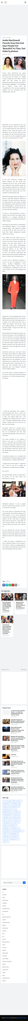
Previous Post (5, 669)
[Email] (16, 585)
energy (6, 806)
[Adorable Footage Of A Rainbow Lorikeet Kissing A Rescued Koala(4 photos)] (6, 721)
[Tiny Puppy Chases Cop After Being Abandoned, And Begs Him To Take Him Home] (6, 763)
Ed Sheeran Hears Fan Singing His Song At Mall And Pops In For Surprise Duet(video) (17, 780)
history (16, 814)
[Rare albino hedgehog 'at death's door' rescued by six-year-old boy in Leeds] (6, 788)
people (13, 825)
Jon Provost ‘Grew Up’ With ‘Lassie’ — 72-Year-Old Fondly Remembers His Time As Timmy (18, 713)
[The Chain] (6, 756)
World (5, 841)
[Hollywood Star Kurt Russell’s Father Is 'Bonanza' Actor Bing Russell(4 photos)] (21, 597)
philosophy (6, 828)
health (17, 811)
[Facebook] (3, 585)
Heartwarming (7, 814)
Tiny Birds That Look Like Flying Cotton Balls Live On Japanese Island (18, 772)
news (16, 822)
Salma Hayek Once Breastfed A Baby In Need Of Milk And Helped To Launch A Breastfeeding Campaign (6, 629)
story (5, 839)
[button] (2, 2)
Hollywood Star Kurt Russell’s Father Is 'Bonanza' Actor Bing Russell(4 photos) (20, 605)
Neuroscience (7, 822)
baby (19, 800)
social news (7, 836)
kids (5, 820)
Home (3, 37)
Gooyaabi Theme (22, 1017)
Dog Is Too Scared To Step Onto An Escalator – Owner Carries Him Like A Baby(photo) (17, 747)
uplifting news (14, 839)
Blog (8, 1017)
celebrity (9, 37)
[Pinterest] (13, 585)
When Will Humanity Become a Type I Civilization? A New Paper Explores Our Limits (17, 729)
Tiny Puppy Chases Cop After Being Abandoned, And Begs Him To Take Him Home (18, 763)
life (11, 820)
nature (17, 820)
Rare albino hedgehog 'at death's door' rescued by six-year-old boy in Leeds (18, 788)
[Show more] (19, 585)
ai (4, 800)
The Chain (13, 754)
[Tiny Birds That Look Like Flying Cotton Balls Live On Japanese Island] (6, 772)
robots (5, 833)
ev (14, 809)
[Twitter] (6, 585)
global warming (8, 811)
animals (11, 800)
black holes (7, 803)
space (15, 836)
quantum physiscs (18, 831)
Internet (16, 817)
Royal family (14, 833)
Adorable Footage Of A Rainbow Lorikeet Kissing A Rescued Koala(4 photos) (18, 721)
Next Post (23, 669)
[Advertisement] (14, 20)
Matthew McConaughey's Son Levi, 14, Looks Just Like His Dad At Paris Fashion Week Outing (18, 738)
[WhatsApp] (9, 585)
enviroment (7, 809)
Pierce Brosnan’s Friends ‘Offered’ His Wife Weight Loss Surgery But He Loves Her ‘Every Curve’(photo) (6, 606)
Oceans (6, 825)
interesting (7, 817)
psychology (7, 831)
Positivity (16, 828)
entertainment (15, 806)
